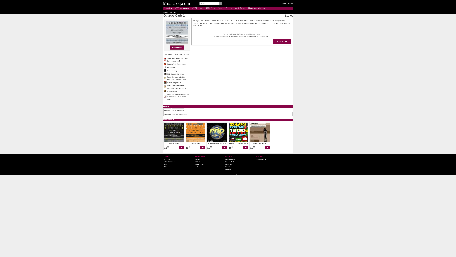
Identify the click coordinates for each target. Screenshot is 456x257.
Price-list (167, 166)
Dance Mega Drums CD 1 (177, 83)
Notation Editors (225, 8)
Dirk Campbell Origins (175, 74)
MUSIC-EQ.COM (235, 174)
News (165, 164)
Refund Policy (199, 164)
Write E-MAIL (261, 159)
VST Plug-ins (197, 8)
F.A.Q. (196, 166)
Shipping (197, 159)
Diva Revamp (172, 71)
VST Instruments (182, 8)
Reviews (228, 169)
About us (167, 159)
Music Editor (240, 8)
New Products (230, 159)
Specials (228, 166)
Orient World (172, 91)
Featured (228, 164)
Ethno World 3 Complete (176, 64)
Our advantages (169, 161)
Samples (168, 8)
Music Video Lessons (257, 8)
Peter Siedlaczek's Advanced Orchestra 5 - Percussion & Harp (178, 96)
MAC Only (210, 8)
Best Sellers (230, 161)
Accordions (171, 67)
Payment (197, 161)
